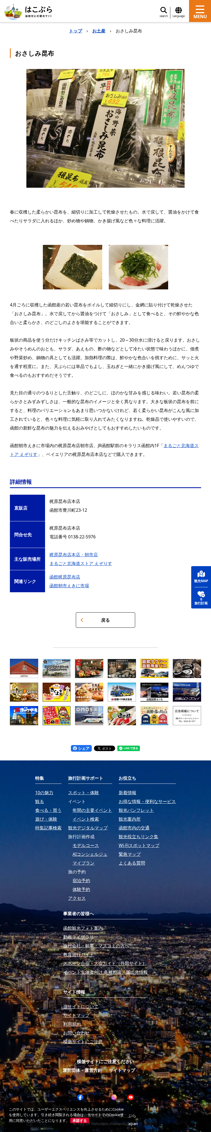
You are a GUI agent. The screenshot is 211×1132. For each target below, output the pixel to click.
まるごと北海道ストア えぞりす (80, 563)
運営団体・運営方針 (82, 1070)
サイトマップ (122, 1070)
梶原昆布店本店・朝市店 (73, 555)
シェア (83, 748)
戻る (105, 620)
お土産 (99, 31)
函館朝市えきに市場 (69, 586)
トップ (75, 31)
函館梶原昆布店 (64, 577)
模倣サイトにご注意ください (105, 1061)
